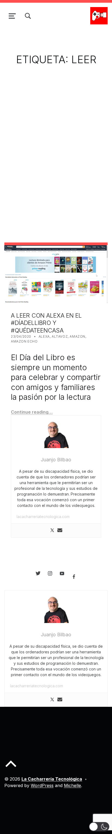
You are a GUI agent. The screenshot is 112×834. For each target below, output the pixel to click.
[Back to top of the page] (10, 768)
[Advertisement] (56, 146)
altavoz (60, 336)
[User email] (59, 530)
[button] (99, 826)
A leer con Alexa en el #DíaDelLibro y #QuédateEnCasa (46, 323)
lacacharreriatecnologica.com (43, 516)
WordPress (42, 785)
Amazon (77, 336)
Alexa (44, 336)
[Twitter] (52, 530)
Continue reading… (32, 412)
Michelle (72, 785)
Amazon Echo (24, 341)
